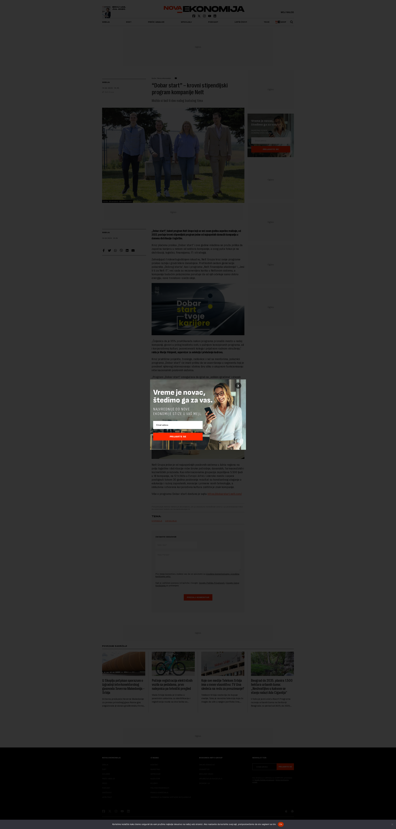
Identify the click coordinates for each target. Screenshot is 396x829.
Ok (280, 824)
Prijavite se (178, 436)
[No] (392, 824)
